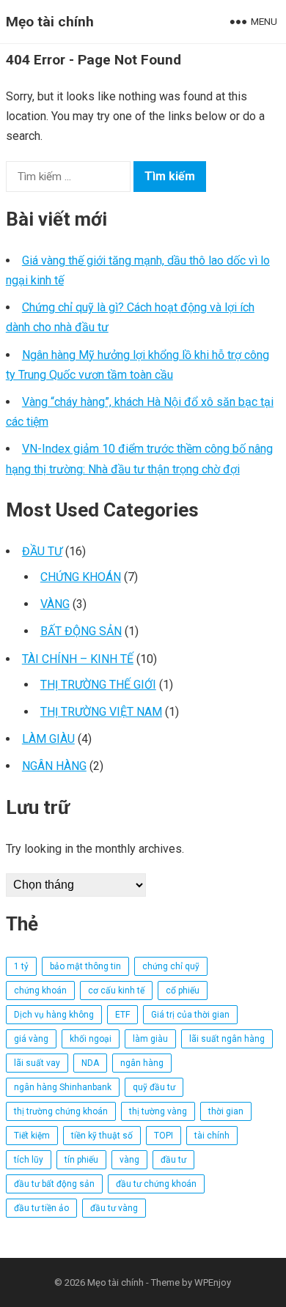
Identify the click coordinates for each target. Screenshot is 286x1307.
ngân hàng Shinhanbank (62, 1087)
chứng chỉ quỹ (170, 966)
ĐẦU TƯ (42, 551)
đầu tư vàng (114, 1208)
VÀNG (55, 604)
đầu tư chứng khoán (156, 1184)
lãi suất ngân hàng (227, 1039)
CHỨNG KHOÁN (80, 577)
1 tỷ (21, 966)
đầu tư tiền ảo (41, 1208)
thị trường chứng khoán (61, 1111)
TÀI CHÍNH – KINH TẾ (77, 659)
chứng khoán (40, 990)
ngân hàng (142, 1063)
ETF (122, 1015)
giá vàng (31, 1039)
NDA (90, 1063)
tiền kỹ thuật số (102, 1135)
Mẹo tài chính (50, 21)
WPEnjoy (212, 1282)
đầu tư (173, 1160)
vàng (129, 1160)
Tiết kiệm (32, 1135)
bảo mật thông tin (85, 966)
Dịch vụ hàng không (54, 1015)
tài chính (212, 1135)
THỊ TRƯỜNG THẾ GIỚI (98, 685)
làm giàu (150, 1039)
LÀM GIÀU (48, 739)
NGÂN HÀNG (54, 766)
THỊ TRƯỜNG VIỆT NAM (101, 712)
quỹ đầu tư (154, 1087)
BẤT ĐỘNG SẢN (81, 631)
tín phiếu (81, 1160)
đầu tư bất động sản (54, 1184)
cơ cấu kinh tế (116, 990)
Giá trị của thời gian (190, 1015)
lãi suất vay (37, 1063)
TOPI (163, 1135)
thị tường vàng (158, 1111)
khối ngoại (90, 1039)
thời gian (225, 1111)
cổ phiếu (182, 990)
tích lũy (28, 1160)
